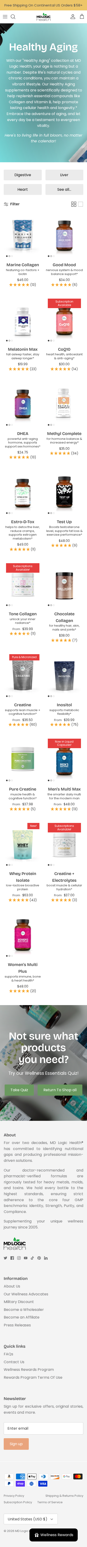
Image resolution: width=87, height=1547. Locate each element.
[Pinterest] (39, 1258)
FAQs (8, 1354)
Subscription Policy (18, 1502)
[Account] (72, 17)
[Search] (15, 17)
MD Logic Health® (27, 1531)
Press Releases (17, 1325)
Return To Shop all (60, 1090)
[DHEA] (23, 404)
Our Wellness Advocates (26, 1294)
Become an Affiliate (21, 1317)
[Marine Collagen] (23, 235)
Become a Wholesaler (24, 1309)
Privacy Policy (14, 1496)
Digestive (22, 175)
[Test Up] (64, 492)
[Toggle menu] (5, 17)
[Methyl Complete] (64, 404)
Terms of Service (50, 1502)
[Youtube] (25, 1258)
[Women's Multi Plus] (23, 935)
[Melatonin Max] (23, 320)
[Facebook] (12, 1258)
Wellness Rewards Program (29, 1369)
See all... (64, 189)
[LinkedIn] (46, 1258)
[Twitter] (5, 1258)
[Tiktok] (32, 1258)
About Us (12, 1286)
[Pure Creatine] (23, 760)
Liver (64, 175)
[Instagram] (19, 1258)
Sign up (16, 1444)
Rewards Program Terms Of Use (33, 1377)
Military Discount (19, 1301)
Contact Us (14, 1362)
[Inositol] (64, 675)
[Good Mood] (64, 235)
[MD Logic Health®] (44, 17)
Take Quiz (19, 1090)
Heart (22, 189)
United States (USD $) (27, 1519)
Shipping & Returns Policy (64, 1496)
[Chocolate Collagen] (64, 584)
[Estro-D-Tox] (23, 492)
